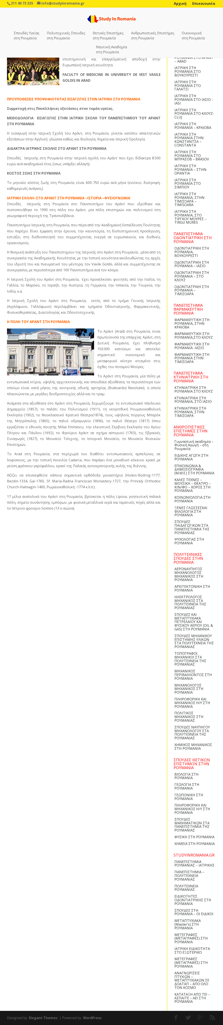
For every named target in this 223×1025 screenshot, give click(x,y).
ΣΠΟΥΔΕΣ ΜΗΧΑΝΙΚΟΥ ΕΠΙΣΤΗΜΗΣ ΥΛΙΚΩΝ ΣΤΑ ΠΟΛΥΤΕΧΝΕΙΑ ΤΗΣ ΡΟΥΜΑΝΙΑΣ (194, 641)
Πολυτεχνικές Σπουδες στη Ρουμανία (66, 35)
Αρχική (180, 3)
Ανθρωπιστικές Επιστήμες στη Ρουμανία (152, 35)
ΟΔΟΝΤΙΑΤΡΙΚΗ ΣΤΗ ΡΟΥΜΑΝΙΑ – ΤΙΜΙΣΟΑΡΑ (191, 290)
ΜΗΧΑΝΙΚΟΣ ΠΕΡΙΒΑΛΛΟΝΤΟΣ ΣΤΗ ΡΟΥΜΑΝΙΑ (193, 675)
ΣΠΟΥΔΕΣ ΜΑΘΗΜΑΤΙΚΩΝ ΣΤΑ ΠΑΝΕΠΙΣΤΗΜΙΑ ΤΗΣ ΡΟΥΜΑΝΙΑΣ (191, 825)
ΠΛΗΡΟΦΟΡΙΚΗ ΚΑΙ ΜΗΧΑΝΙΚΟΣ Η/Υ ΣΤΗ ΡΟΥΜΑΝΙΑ (192, 703)
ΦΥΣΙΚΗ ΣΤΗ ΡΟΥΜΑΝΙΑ (194, 837)
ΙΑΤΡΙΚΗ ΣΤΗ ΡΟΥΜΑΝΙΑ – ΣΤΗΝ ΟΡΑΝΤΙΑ (190, 169)
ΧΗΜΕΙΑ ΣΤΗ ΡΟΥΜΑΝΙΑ (194, 843)
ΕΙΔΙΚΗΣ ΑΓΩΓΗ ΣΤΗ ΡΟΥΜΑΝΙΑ (191, 457)
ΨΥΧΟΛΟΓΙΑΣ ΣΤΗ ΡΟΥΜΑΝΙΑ (189, 541)
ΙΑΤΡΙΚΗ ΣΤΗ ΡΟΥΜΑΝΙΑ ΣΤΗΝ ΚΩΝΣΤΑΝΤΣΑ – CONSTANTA (189, 140)
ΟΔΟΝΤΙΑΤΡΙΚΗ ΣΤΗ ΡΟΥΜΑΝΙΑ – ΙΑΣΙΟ (191, 264)
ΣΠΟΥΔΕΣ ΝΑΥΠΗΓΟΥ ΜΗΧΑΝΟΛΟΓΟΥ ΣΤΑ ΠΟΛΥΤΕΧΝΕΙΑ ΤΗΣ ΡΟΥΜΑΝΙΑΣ (192, 732)
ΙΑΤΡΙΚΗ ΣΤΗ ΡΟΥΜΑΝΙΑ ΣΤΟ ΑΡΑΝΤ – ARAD (193, 58)
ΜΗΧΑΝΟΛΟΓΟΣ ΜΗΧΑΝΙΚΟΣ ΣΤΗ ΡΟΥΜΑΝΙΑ (188, 689)
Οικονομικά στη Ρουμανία (193, 35)
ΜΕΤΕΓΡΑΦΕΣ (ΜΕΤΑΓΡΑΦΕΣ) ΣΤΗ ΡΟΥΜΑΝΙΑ (191, 938)
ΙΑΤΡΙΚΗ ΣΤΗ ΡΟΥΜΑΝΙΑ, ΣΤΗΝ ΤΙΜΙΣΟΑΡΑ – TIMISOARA (189, 199)
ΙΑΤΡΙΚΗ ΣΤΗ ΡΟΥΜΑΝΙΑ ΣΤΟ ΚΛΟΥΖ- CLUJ (194, 114)
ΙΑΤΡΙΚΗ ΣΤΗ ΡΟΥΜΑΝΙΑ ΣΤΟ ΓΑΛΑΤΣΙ (187, 86)
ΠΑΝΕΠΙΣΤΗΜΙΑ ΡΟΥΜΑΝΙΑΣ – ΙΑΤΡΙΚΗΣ (194, 863)
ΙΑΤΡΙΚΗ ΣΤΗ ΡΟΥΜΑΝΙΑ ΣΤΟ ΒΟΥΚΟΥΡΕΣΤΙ (187, 71)
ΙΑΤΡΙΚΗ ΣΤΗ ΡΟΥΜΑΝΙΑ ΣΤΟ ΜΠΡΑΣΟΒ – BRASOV (191, 156)
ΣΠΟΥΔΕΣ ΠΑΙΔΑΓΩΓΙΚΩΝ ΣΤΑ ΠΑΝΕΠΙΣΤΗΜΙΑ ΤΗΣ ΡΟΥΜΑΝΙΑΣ (191, 527)
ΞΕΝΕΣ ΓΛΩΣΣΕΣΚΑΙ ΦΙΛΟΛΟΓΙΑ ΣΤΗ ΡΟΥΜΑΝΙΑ (190, 511)
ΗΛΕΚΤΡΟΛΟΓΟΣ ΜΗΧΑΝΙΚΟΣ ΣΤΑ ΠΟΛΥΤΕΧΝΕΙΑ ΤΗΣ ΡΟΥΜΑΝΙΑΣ (190, 602)
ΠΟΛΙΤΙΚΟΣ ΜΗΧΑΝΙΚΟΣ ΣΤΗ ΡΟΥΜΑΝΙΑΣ (188, 717)
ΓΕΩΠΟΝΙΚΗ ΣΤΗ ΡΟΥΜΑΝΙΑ (188, 797)
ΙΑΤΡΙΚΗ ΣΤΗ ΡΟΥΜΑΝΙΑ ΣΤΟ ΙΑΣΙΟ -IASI (193, 99)
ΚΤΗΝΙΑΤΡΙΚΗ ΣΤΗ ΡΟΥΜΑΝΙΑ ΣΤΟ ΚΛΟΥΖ (193, 389)
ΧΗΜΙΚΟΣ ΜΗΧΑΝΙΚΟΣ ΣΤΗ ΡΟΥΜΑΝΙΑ (193, 746)
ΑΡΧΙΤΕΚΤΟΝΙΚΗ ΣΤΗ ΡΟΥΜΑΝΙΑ (192, 588)
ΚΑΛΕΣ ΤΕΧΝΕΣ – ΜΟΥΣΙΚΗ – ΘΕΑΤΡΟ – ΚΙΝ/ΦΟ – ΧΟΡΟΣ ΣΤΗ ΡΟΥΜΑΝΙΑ (192, 485)
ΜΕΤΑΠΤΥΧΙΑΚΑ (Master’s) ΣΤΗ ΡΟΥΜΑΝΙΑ (187, 924)
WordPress (92, 1017)
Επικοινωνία (203, 3)
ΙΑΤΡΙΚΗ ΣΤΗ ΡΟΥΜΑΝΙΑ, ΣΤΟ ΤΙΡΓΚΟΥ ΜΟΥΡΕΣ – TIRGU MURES (190, 217)
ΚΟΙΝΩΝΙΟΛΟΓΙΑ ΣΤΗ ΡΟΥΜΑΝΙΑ (192, 499)
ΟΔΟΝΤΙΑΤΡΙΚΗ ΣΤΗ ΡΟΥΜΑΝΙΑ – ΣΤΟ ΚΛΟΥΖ (191, 276)
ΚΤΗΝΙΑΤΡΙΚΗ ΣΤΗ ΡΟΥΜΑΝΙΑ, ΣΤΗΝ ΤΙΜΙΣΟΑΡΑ (190, 412)
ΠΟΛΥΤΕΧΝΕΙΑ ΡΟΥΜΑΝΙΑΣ (186, 888)
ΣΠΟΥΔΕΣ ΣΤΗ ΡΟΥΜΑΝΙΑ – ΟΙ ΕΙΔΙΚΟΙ (193, 912)
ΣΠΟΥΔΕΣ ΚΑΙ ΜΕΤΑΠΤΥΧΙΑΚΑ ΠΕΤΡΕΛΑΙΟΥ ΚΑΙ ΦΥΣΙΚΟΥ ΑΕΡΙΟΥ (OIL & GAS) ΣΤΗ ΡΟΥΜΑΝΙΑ (193, 622)
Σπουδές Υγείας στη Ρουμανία (26, 35)
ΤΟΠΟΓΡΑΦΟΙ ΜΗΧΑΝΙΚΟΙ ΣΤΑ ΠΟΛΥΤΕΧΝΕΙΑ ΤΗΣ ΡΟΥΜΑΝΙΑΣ (190, 659)
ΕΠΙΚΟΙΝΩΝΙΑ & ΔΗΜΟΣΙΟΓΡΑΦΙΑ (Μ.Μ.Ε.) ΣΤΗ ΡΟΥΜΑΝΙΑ (194, 469)
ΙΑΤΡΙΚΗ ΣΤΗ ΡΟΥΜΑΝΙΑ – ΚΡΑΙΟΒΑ (192, 126)
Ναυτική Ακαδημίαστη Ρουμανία (111, 49)
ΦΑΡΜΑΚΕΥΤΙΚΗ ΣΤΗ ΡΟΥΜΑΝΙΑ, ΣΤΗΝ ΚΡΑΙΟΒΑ (191, 323)
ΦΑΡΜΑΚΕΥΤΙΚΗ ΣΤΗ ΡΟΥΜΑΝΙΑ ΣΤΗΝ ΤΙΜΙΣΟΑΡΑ (191, 358)
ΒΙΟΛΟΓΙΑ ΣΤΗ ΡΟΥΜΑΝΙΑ (186, 776)
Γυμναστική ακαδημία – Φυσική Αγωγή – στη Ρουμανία (193, 445)
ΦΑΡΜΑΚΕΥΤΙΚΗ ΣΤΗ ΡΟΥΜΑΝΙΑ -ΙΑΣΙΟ (191, 346)
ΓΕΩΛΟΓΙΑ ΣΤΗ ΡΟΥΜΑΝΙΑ (186, 786)
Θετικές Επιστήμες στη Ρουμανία (108, 35)
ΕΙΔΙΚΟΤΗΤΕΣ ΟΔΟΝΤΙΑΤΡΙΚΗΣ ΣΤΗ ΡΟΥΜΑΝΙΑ (192, 900)
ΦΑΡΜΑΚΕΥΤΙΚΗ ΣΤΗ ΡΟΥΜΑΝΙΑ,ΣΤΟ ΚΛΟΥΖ (193, 335)
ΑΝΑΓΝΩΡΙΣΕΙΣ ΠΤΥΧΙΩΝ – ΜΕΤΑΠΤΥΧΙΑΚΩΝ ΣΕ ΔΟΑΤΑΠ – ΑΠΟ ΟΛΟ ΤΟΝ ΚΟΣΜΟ (191, 980)
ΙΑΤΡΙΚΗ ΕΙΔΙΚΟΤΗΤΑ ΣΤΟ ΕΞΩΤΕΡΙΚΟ (192, 950)
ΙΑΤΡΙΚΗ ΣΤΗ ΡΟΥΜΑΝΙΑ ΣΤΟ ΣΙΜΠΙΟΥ (187, 184)
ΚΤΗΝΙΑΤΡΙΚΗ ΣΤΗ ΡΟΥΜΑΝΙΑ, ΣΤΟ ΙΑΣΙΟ (193, 400)
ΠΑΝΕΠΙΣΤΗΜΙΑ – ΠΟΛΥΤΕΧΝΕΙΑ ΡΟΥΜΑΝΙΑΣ (189, 876)
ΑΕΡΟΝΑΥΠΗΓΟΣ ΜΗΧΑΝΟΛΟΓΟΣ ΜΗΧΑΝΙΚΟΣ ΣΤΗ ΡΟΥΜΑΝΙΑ (188, 574)
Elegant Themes (43, 1017)
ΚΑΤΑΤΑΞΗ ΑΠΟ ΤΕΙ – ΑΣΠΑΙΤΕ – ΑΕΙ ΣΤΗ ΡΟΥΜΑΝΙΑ (192, 998)
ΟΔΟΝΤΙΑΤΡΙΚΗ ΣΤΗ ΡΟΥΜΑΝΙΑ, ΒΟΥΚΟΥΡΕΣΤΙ (191, 252)
